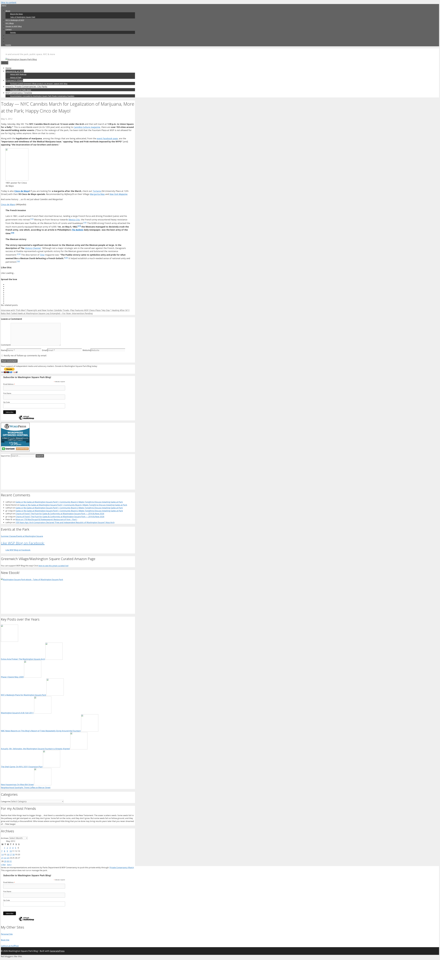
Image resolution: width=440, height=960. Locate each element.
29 (5, 861)
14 (2, 854)
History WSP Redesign (18, 74)
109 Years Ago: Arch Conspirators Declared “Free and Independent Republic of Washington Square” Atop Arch (65, 522)
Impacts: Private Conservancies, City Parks (26, 86)
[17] (79, 226)
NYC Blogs (10, 23)
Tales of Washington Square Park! (22, 17)
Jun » (9, 864)
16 (8, 854)
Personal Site (7, 934)
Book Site (5, 940)
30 (8, 861)
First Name (7, 393)
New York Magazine (118, 194)
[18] (12, 232)
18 (13, 854)
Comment (6, 344)
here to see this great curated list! (53, 565)
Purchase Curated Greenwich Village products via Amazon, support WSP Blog (38, 84)
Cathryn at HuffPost (10, 945)
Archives (4, 838)
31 (11, 861)
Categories (6, 801)
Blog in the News (16, 14)
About (8, 11)
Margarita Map (97, 194)
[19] (19, 254)
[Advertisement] (68, 473)
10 (11, 851)
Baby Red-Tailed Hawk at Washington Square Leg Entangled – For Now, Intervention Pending (47, 313)
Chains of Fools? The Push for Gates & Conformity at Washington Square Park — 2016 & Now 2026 (60, 513)
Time (42, 254)
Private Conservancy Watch (122, 867)
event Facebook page (107, 138)
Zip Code (6, 402)
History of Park (15, 77)
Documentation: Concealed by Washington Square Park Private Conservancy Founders (42, 96)
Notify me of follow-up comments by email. (25, 355)
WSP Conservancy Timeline (19, 92)
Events (8, 45)
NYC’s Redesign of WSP (15, 20)
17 (11, 854)
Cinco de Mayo (21, 191)
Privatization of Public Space (20, 90)
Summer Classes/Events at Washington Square (22, 536)
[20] (66, 257)
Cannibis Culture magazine (87, 127)
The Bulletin (77, 229)
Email (44, 350)
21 (2, 858)
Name (4, 350)
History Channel (33, 248)
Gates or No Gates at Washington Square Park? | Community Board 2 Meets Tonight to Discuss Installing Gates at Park (69, 502)
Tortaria (97, 191)
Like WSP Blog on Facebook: (23, 543)
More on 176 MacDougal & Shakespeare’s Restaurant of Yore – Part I (46, 519)
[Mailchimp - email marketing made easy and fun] (26, 419)
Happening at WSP (15, 71)
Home (8, 68)
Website (86, 350)
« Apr (3, 864)
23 (8, 858)
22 (5, 858)
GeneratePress (57, 951)
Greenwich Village (14, 80)
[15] (32, 219)
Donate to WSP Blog (14, 26)
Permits (13, 32)
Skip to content (8, 2)
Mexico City (74, 219)
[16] (85, 222)
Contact (9, 29)
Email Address (9, 384)
